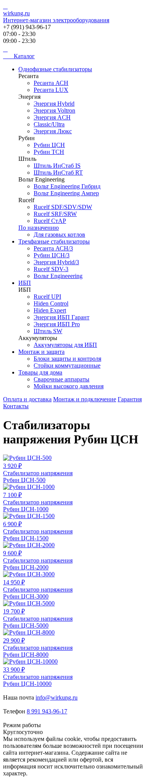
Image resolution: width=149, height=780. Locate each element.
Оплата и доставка (27, 399)
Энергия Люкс (53, 131)
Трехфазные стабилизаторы (54, 241)
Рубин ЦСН (49, 145)
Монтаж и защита (41, 351)
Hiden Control (51, 303)
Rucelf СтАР (50, 220)
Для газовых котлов (59, 234)
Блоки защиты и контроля (67, 358)
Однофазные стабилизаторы (55, 69)
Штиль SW (48, 331)
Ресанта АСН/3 (53, 248)
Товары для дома (40, 372)
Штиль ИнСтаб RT (58, 172)
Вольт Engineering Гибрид (67, 186)
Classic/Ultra (49, 124)
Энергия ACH (52, 117)
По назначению (38, 227)
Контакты (16, 406)
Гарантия (130, 399)
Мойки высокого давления (69, 386)
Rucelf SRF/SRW (55, 214)
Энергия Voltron (54, 110)
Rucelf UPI (47, 296)
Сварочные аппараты (61, 379)
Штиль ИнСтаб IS (57, 165)
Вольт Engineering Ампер (66, 193)
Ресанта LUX (51, 90)
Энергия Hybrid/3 (56, 262)
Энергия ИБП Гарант (61, 317)
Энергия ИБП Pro (57, 324)
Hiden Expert (50, 310)
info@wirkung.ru (57, 697)
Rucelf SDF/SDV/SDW (63, 207)
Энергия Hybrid (54, 103)
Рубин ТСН (49, 152)
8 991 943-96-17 (47, 711)
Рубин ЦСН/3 (52, 255)
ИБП (24, 283)
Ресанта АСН (51, 83)
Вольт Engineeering (58, 276)
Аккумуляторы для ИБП (65, 345)
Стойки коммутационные (67, 365)
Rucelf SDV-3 (51, 269)
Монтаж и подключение (84, 399)
